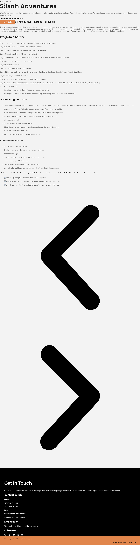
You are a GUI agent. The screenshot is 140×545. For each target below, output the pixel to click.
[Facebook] (5, 535)
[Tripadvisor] (22, 535)
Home (6, 7)
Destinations (9, 13)
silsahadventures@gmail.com (15, 517)
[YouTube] (14, 535)
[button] (7, 22)
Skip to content (6, 1)
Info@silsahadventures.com (15, 514)
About (6, 10)
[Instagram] (18, 535)
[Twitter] (9, 535)
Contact (7, 17)
